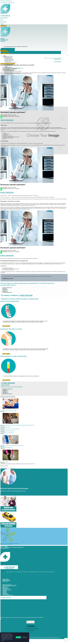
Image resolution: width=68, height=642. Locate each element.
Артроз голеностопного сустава (8, 410)
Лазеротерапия (5, 589)
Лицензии (2, 609)
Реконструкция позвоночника (9, 301)
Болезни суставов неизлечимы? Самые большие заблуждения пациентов (17, 425)
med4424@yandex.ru (9, 570)
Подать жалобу (3, 615)
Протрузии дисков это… (6, 447)
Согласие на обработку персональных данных (10, 550)
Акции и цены (3, 602)
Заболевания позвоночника (6, 579)
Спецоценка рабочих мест (6, 551)
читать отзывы (4, 620)
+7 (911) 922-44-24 (9, 568)
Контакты (2, 607)
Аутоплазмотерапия (5, 587)
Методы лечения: (4, 582)
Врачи (1, 600)
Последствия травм (5, 581)
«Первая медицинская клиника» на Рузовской (18, 619)
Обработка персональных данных (7, 613)
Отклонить (25, 637)
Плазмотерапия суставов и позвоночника (13, 356)
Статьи (11, 67)
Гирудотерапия (4, 591)
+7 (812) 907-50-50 (57, 59)
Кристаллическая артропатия (7, 430)
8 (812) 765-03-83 (6, 120)
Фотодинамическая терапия (6, 586)
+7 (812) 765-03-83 (5, 15)
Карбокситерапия (5, 592)
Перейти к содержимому (6, 0)
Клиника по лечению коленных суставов (9, 428)
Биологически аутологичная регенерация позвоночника (10, 585)
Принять (18, 637)
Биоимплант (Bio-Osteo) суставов (7, 584)
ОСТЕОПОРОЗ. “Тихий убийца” (7, 432)
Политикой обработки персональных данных (7, 639)
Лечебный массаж (5, 593)
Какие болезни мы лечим (7, 56)
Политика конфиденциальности (7, 611)
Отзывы (2, 605)
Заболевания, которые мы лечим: (7, 577)
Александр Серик (20, 68)
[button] (4, 17)
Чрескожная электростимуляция (7, 590)
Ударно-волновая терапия (6, 594)
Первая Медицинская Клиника (7, 2)
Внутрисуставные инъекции (6, 588)
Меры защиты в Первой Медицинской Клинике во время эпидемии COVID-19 (9, 544)
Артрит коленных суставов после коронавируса (12, 445)
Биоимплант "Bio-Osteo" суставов (11, 329)
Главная (4, 55)
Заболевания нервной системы (6, 580)
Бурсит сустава (4, 461)
